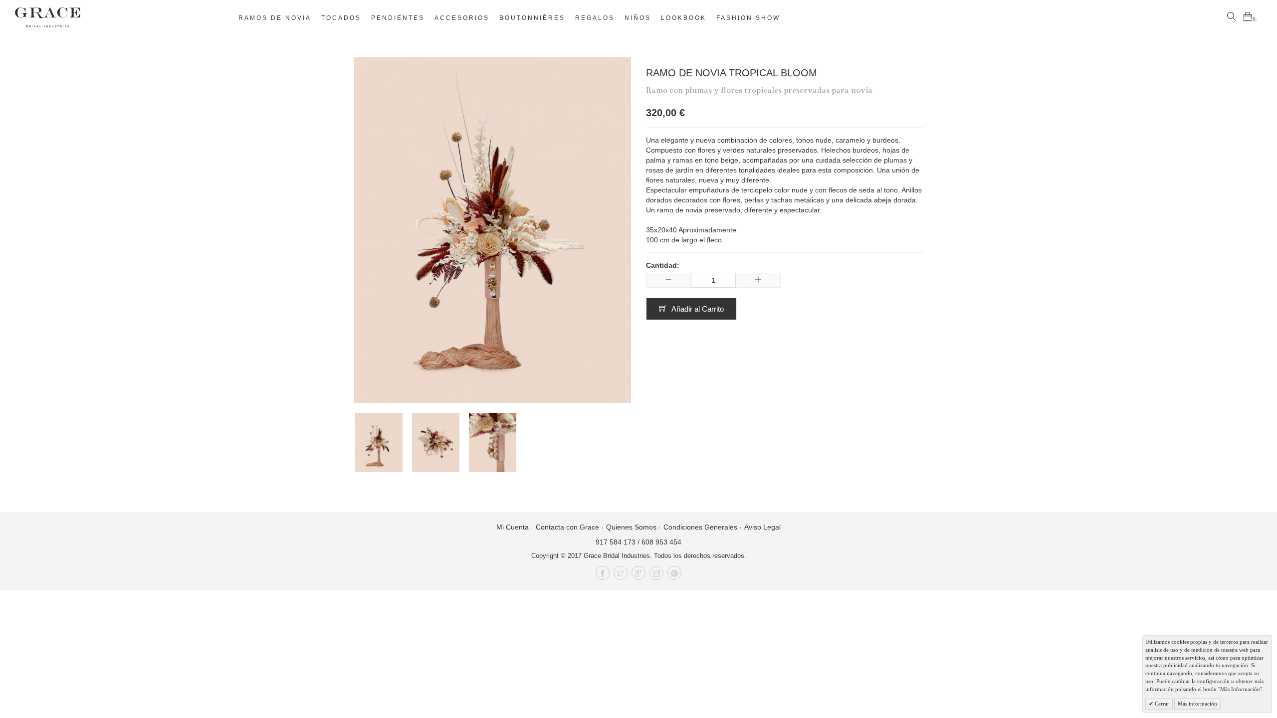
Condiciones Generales (700, 527)
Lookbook (683, 17)
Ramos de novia (274, 17)
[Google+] (638, 573)
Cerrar (1161, 704)
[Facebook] (603, 573)
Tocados (341, 17)
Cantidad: (662, 265)
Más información (1197, 704)
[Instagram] (656, 573)
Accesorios (461, 17)
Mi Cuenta (512, 527)
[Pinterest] (674, 573)
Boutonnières (532, 17)
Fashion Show (748, 17)
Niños (638, 17)
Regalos (595, 17)
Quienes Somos (631, 527)
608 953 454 (661, 542)
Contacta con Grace (567, 527)
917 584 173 (616, 542)
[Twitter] (621, 573)
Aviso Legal (762, 527)
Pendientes (398, 17)
